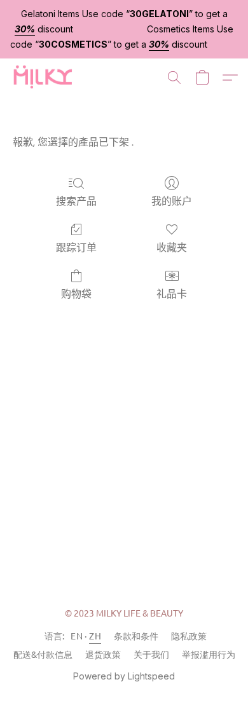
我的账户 (171, 201)
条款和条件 (136, 635)
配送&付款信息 (42, 654)
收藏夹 (171, 247)
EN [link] (77, 635)
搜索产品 (76, 201)
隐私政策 (189, 635)
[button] (44, 77)
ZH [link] (95, 635)
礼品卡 (171, 294)
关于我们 (151, 654)
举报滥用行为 (208, 654)
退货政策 (103, 654)
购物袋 (76, 294)
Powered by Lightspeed (124, 676)
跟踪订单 (76, 247)
